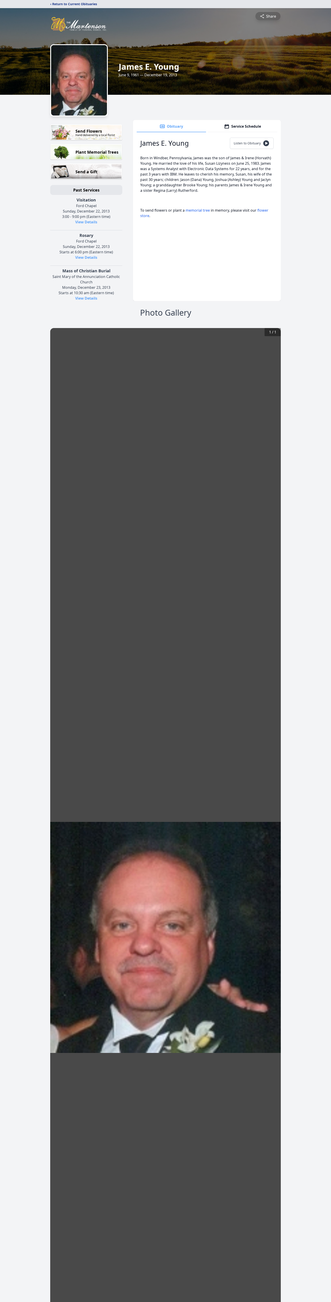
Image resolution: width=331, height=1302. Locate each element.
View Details (86, 222)
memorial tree (198, 210)
